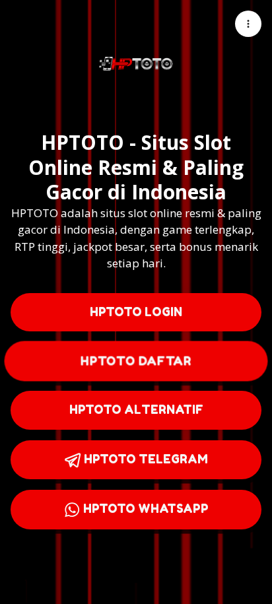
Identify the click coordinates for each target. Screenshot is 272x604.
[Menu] (248, 24)
